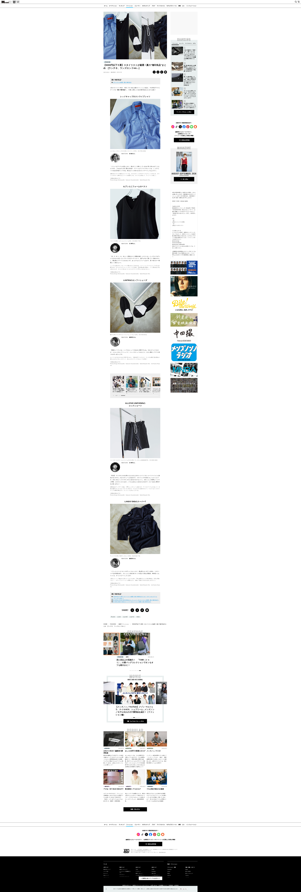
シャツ (119, 616)
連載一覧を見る (135, 809)
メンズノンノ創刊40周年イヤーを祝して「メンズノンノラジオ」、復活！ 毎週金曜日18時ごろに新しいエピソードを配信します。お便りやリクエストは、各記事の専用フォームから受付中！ (156, 759)
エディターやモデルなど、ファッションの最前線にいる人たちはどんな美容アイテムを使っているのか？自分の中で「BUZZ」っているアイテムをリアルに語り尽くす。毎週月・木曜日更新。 (113, 797)
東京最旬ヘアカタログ (133, 789)
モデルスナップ (146, 5)
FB (157, 72)
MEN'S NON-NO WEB (6, 2)
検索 (295, 2)
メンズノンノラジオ (154, 751)
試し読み (185, 179)
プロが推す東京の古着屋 (155, 789)
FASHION (107, 62)
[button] (119, 395)
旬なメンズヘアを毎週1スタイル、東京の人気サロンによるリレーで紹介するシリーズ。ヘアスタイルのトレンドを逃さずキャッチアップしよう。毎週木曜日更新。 (135, 797)
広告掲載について (163, 885)
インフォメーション (191, 5)
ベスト (138, 616)
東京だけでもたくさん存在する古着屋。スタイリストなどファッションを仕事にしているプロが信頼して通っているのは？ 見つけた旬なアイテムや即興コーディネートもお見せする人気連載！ (156, 797)
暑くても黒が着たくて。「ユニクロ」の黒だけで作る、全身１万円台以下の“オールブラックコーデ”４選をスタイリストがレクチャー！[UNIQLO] (190, 81)
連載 (179, 5)
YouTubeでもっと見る (137, 721)
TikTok (176, 126)
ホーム (105, 5)
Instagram (172, 126)
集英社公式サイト (127, 885)
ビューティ (137, 5)
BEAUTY (121, 657)
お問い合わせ (154, 885)
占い (183, 5)
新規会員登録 (186, 140)
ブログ (153, 5)
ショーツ (132, 616)
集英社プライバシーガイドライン (141, 885)
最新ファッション (124, 624)
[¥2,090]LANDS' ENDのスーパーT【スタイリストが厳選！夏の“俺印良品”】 (132, 601)
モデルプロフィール (171, 5)
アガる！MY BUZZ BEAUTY (113, 789)
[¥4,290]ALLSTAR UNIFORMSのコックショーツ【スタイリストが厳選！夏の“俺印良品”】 (136, 600)
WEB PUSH (195, 126)
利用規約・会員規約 (174, 885)
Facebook (184, 126)
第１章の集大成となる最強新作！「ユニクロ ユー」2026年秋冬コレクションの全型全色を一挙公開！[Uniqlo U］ (190, 68)
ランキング (121, 5)
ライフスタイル (161, 5)
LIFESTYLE (128, 748)
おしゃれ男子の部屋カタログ (135, 751)
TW (154, 72)
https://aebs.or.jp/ (162, 852)
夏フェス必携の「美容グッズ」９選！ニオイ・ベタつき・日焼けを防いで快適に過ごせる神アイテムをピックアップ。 (145, 391)
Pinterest (187, 126)
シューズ (125, 616)
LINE (165, 72)
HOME (105, 624)
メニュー (299, 2)
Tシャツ (113, 616)
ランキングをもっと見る (184, 112)
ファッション (129, 5)
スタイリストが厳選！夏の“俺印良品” (122, 82)
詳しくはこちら (183, 888)
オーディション (113, 5)
